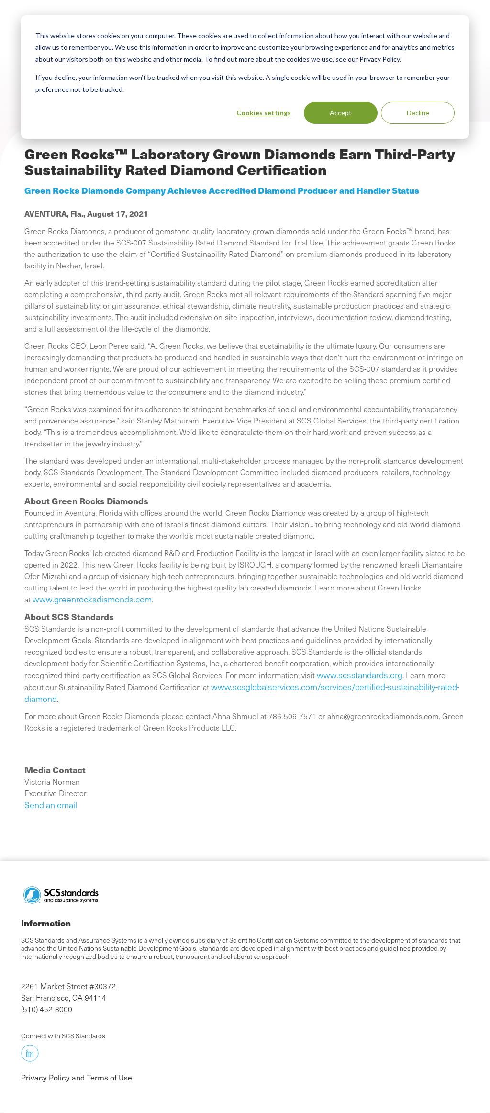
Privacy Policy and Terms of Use (76, 1077)
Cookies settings (263, 113)
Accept (341, 113)
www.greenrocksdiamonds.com (92, 599)
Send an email (50, 805)
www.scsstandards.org (359, 674)
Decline (418, 113)
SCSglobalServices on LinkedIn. (30, 1053)
